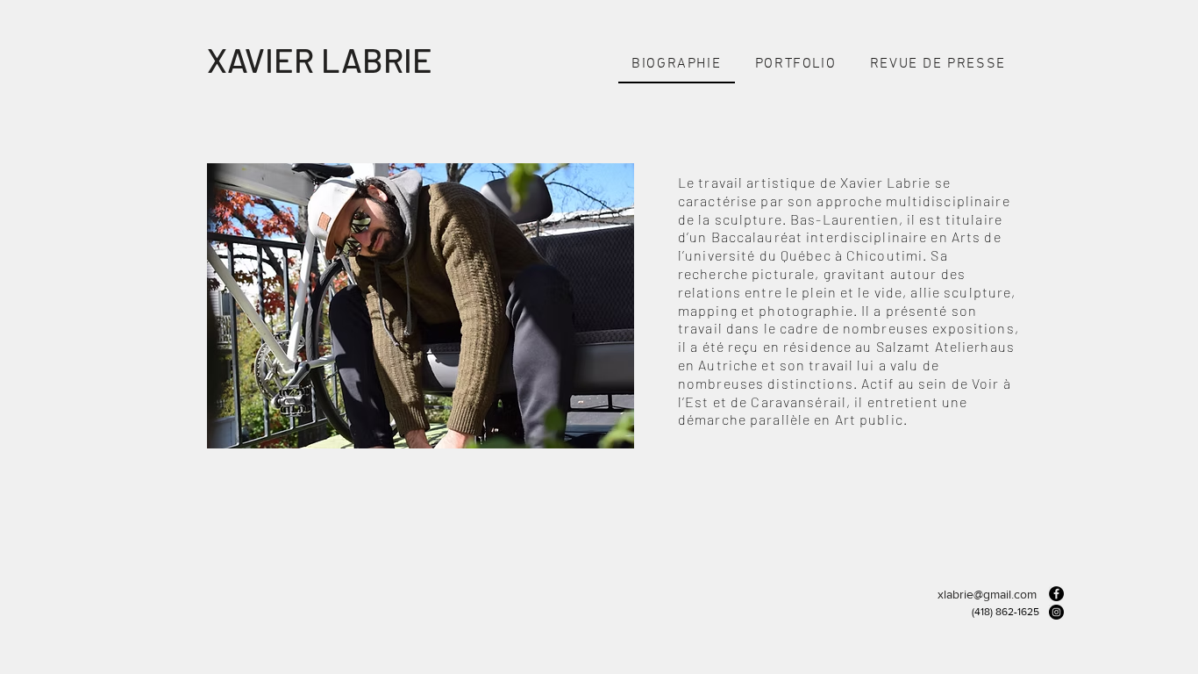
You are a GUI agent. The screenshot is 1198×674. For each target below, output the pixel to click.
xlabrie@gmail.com (987, 594)
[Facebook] (1056, 593)
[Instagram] (1056, 612)
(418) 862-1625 (1005, 612)
